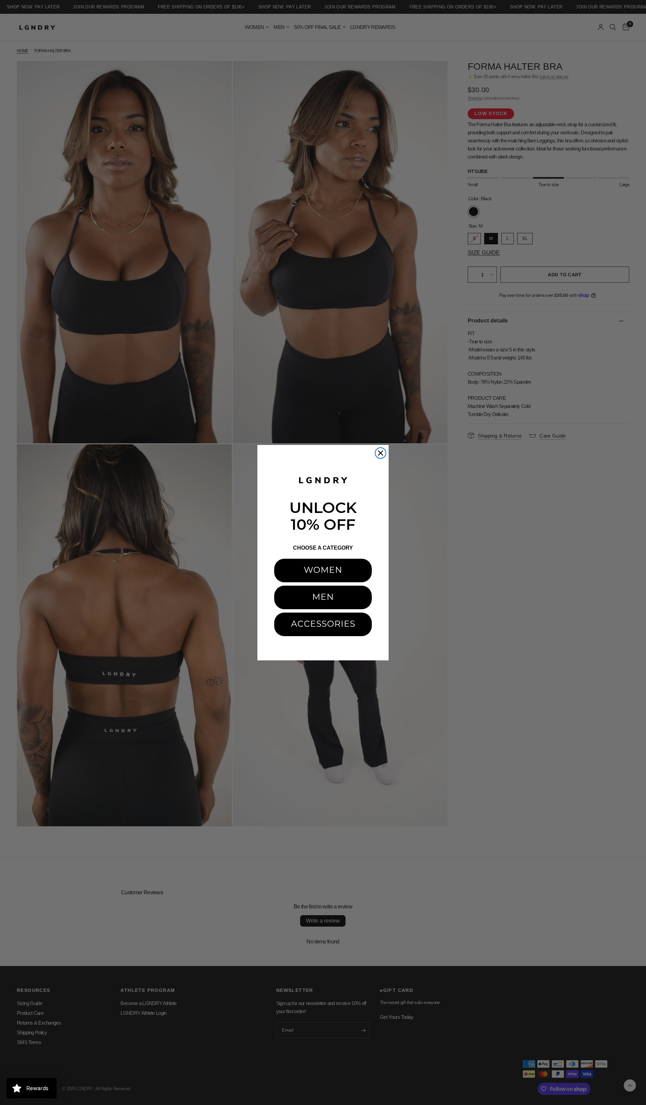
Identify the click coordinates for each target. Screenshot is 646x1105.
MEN (323, 597)
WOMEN (323, 570)
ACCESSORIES (323, 624)
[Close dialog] (380, 453)
